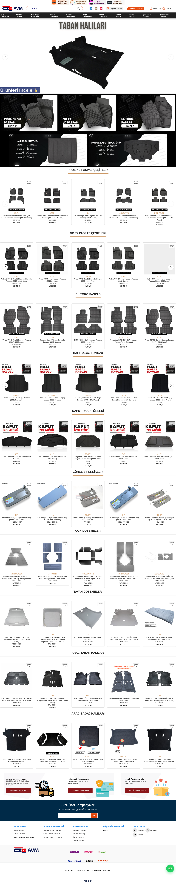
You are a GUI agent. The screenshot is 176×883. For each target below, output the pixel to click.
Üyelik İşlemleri (78, 837)
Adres (132, 8)
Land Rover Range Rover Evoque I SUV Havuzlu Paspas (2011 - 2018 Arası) (88, 218)
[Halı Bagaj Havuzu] (88, 56)
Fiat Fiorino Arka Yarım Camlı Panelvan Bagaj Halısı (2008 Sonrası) (88, 760)
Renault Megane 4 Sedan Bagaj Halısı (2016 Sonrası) (16, 760)
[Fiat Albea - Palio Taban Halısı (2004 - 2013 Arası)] (52, 678)
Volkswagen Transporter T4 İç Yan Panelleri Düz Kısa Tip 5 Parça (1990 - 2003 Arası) (124, 578)
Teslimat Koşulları (79, 830)
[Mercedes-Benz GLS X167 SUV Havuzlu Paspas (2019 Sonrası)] (123, 195)
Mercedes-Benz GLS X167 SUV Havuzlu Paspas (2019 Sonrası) (123, 217)
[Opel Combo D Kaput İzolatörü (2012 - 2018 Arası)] (88, 436)
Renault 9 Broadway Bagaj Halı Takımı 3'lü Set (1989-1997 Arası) (159, 760)
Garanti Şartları (78, 841)
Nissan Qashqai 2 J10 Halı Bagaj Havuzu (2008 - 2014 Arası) (16, 399)
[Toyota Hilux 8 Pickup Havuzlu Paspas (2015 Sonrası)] (159, 320)
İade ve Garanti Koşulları (52, 830)
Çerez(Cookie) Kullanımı (51, 834)
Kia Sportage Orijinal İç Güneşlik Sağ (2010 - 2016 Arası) (52, 519)
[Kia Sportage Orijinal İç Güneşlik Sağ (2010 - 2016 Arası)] (52, 497)
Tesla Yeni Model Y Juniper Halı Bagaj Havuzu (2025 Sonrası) (52, 399)
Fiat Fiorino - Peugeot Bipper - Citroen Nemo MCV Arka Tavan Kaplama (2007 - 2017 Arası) (159, 639)
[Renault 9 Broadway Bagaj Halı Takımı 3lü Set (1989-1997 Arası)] (159, 739)
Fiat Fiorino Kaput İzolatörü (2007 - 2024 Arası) (52, 458)
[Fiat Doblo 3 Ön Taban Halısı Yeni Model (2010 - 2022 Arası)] (16, 678)
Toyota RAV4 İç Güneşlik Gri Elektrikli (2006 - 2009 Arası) (16, 519)
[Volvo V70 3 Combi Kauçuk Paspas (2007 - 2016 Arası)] (123, 320)
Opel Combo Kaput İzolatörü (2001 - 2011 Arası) (159, 458)
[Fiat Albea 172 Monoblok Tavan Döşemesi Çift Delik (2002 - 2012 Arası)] (123, 617)
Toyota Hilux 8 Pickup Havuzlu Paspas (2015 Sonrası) (159, 341)
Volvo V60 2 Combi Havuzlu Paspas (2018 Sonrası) (88, 280)
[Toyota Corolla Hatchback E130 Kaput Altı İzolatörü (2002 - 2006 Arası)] (16, 436)
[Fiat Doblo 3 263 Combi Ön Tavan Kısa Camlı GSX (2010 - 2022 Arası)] (52, 617)
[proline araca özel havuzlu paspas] (29, 113)
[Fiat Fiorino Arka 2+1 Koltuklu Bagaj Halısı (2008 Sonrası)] (123, 739)
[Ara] (78, 8)
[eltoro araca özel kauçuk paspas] (147, 113)
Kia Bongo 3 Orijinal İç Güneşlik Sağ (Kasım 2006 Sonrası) (159, 519)
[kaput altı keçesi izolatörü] (128, 150)
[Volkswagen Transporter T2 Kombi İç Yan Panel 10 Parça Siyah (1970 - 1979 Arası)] (16, 556)
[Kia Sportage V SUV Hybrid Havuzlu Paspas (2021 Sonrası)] (16, 195)
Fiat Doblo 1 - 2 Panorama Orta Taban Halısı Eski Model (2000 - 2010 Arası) (123, 699)
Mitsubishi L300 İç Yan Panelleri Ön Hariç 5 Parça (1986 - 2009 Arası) (159, 577)
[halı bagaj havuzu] (48, 150)
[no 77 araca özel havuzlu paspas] (88, 113)
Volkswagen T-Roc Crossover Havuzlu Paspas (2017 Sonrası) (159, 280)
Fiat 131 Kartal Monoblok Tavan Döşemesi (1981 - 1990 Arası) (88, 638)
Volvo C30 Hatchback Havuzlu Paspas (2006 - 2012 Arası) (123, 280)
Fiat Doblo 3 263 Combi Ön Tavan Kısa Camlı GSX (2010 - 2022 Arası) (52, 638)
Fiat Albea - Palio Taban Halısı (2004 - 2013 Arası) (52, 699)
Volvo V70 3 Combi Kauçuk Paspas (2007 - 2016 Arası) (124, 341)
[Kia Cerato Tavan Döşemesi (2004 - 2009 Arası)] (16, 617)
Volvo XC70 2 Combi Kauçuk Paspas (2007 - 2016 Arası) (88, 341)
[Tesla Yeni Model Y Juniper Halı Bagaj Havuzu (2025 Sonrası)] (52, 378)
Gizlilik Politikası (19, 834)
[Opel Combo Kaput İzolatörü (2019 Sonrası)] (123, 436)
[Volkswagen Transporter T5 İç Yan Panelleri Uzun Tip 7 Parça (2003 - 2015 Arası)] (52, 556)
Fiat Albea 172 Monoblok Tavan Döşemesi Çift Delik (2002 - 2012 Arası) (124, 639)
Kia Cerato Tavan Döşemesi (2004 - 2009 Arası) (17, 638)
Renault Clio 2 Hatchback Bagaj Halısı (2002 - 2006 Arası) (52, 760)
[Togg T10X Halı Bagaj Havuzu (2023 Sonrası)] (160, 378)
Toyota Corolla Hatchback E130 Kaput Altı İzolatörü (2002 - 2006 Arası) (17, 459)
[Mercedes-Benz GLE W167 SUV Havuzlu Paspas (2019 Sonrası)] (159, 195)
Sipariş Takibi (116, 8)
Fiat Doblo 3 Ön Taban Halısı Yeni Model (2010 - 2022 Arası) (16, 699)
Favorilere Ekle (14, 208)
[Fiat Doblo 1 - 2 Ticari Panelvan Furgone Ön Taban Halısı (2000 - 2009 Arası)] (159, 678)
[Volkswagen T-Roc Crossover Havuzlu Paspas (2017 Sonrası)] (159, 259)
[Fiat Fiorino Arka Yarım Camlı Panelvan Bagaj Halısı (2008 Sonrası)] (88, 739)
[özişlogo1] (26, 850)
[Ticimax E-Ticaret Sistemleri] (88, 881)
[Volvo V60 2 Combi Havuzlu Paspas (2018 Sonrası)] (88, 259)
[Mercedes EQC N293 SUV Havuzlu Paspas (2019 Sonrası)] (52, 320)
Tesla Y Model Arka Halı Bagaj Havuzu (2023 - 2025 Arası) (88, 399)
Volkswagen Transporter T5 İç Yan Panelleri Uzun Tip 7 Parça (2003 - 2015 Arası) (52, 578)
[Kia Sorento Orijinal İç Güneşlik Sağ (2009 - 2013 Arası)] (123, 497)
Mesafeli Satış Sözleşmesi (52, 837)
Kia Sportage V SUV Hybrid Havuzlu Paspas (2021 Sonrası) (16, 217)
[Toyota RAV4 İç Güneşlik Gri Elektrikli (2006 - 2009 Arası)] (16, 497)
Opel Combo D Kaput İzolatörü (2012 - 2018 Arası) (88, 458)
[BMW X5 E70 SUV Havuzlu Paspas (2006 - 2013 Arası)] (16, 320)
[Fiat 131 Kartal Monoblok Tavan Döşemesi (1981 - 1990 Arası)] (88, 617)
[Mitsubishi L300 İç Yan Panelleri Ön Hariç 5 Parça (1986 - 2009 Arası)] (159, 556)
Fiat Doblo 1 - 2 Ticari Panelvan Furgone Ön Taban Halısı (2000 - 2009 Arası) (159, 700)
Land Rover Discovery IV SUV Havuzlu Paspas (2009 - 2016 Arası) (52, 217)
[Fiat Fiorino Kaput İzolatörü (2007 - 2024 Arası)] (52, 436)
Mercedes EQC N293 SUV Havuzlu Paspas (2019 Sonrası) (52, 341)
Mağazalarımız (19, 830)
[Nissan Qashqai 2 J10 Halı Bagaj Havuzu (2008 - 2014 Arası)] (16, 378)
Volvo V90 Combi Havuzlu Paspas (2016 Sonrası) (16, 280)
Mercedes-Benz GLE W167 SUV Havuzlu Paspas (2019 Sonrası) (159, 217)
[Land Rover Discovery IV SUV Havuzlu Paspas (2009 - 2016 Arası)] (52, 195)
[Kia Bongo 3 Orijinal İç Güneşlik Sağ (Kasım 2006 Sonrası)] (159, 497)
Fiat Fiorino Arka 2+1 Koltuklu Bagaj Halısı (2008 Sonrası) (123, 760)
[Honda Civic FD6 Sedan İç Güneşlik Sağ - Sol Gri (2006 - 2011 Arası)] (88, 497)
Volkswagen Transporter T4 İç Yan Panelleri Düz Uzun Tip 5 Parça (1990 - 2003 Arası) (88, 578)
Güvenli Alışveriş (79, 834)
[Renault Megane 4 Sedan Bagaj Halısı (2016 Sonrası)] (16, 739)
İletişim (139, 8)
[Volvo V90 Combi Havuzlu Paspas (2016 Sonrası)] (16, 259)
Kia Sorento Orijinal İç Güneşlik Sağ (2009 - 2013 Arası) (123, 519)
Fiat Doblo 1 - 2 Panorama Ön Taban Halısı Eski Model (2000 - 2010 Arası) (88, 699)
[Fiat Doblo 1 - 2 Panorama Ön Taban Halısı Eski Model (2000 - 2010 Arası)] (88, 678)
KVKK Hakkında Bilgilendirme (24, 837)
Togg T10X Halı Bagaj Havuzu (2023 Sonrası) (159, 399)
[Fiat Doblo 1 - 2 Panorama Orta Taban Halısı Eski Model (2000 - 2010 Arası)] (123, 678)
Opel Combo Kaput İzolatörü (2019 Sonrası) (124, 458)
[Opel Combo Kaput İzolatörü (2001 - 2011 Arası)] (159, 436)
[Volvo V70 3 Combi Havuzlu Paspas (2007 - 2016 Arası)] (52, 259)
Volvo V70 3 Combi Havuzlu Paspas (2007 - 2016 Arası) (52, 280)
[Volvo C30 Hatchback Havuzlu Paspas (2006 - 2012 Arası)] (123, 259)
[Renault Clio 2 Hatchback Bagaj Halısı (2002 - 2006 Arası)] (52, 739)
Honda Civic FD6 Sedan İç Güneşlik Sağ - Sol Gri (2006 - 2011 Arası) (88, 519)
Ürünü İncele (19, 208)
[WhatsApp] (170, 868)
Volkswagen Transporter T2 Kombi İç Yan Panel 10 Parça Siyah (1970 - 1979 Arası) (17, 578)
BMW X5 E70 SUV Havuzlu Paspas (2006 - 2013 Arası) (16, 341)
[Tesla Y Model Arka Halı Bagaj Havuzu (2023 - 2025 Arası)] (88, 378)
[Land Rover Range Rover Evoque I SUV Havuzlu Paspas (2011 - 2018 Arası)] (88, 195)
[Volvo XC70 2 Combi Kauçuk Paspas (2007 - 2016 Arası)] (88, 320)
